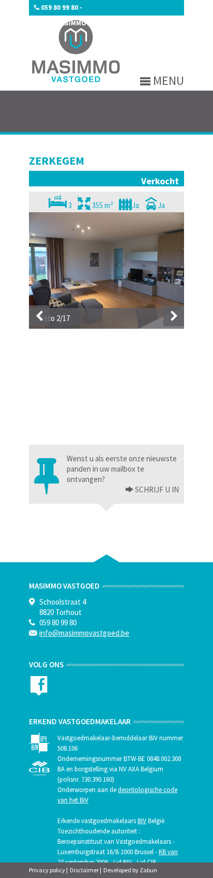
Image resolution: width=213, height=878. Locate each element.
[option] (106, 270)
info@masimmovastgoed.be (82, 23)
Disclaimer (84, 870)
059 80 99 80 (59, 7)
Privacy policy (47, 870)
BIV (142, 820)
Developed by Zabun (130, 870)
